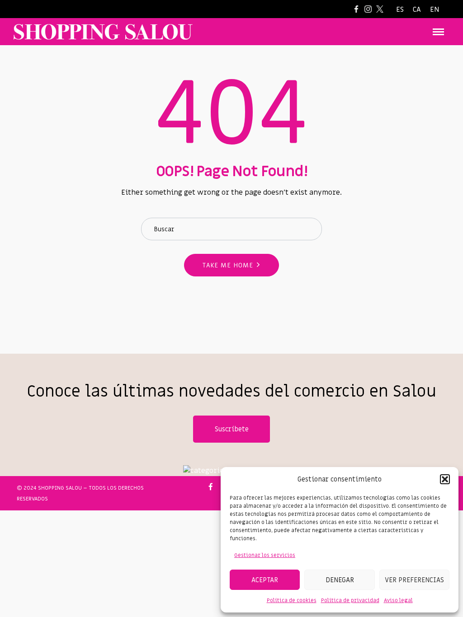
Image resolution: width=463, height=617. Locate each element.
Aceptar (264, 579)
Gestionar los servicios (264, 555)
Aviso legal (398, 600)
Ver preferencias (414, 579)
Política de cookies (292, 600)
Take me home (228, 265)
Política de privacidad (350, 600)
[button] (444, 479)
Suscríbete (232, 429)
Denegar (340, 579)
